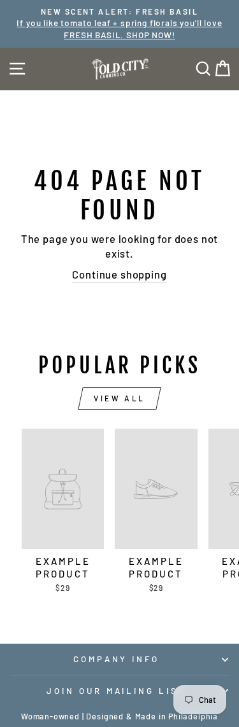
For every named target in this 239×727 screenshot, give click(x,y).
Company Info (116, 659)
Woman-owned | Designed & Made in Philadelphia (119, 716)
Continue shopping (119, 274)
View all (119, 398)
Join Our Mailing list (116, 691)
